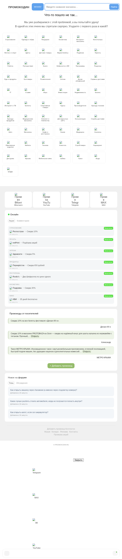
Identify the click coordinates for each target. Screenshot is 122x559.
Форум (47, 432)
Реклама (64, 432)
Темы (11, 383)
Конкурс (55, 432)
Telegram (37, 473)
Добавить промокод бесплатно (61, 429)
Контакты (73, 432)
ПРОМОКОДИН (18, 7)
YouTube (37, 548)
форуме (22, 377)
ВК (36, 523)
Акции (11, 221)
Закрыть (78, 460)
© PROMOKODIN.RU (61, 445)
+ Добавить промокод (61, 365)
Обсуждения (21, 383)
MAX (36, 498)
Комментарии (23, 221)
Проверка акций (61, 435)
